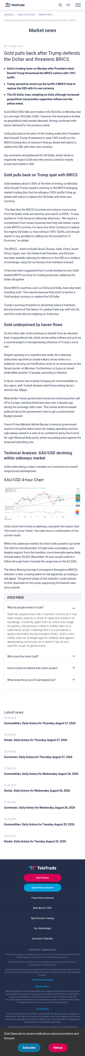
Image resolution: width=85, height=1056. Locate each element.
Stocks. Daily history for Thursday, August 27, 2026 (35, 740)
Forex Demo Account (42, 898)
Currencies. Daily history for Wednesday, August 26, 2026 (39, 807)
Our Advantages (42, 928)
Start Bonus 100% (42, 908)
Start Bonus (42, 877)
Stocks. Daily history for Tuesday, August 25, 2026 (35, 841)
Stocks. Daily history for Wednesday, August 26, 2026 (37, 790)
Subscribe (29, 1047)
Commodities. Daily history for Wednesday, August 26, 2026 (41, 773)
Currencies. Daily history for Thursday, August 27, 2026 (38, 757)
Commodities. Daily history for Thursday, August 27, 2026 (40, 723)
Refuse (58, 1047)
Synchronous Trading (42, 918)
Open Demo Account (42, 887)
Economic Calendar (42, 938)
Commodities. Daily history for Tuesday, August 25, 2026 (39, 824)
